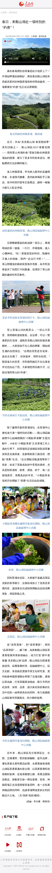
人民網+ (19, 835)
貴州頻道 (13, 12)
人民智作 (19, 851)
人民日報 (7, 835)
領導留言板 (41, 835)
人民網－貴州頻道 (38, 36)
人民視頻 (7, 851)
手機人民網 (30, 835)
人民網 (3, 12)
